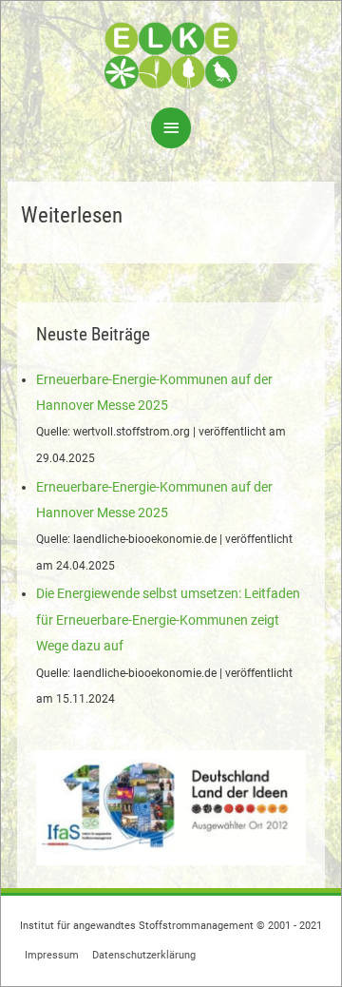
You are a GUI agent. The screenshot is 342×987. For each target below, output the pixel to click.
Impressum (52, 955)
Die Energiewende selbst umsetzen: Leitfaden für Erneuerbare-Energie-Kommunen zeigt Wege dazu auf (168, 619)
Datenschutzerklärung (144, 955)
